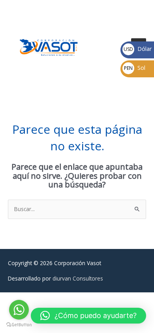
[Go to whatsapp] (19, 310)
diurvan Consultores (78, 278)
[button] (88, 316)
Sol (134, 67)
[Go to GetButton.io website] (19, 324)
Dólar (138, 48)
